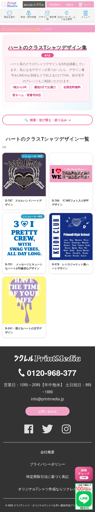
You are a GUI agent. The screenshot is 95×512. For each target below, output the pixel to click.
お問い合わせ (47, 411)
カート (87, 4)
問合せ (69, 4)
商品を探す (9, 16)
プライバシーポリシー (47, 464)
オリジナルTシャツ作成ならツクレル (47, 488)
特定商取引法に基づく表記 (47, 476)
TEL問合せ (55, 4)
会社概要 (47, 451)
